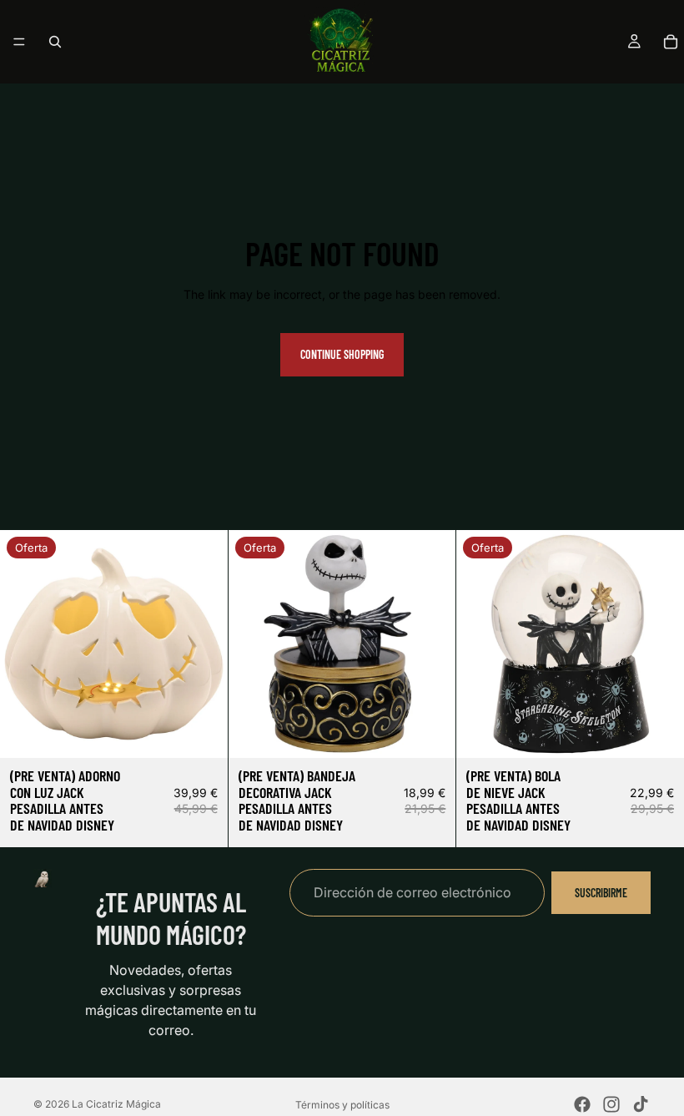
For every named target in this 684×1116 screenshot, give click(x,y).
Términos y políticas (342, 1104)
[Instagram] (611, 1104)
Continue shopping (342, 354)
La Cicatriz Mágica (116, 1104)
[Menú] (19, 42)
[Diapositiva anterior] (25, 643)
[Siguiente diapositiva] (203, 643)
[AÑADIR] (202, 732)
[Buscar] (55, 41)
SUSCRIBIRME (601, 893)
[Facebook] (582, 1104)
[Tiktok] (641, 1104)
